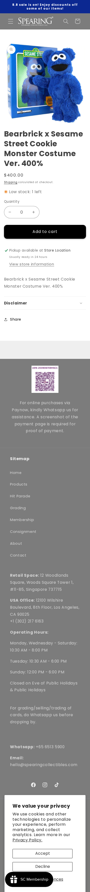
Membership (22, 519)
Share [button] (15, 319)
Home (16, 472)
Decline (42, 866)
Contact (18, 555)
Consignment (23, 531)
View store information (31, 264)
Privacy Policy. (27, 840)
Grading (18, 507)
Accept (42, 853)
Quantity (12, 201)
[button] (10, 21)
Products (19, 484)
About (16, 543)
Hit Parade (20, 496)
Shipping (11, 182)
